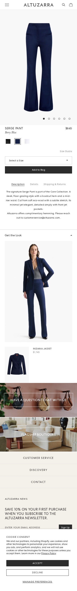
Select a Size (16, 160)
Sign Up (65, 527)
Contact (38, 482)
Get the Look (13, 235)
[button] (44, 118)
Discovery (39, 470)
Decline (37, 572)
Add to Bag (38, 169)
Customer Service (38, 458)
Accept (37, 563)
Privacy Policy (48, 553)
